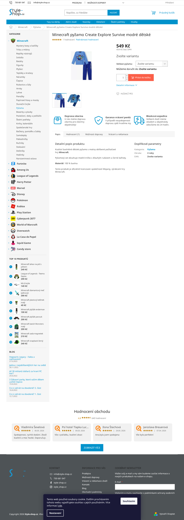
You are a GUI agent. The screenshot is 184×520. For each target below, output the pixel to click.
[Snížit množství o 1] (126, 79)
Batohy (19, 61)
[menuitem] (53, 22)
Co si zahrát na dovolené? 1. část (25, 394)
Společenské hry (24, 127)
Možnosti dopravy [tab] (94, 134)
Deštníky (20, 150)
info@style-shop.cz (63, 474)
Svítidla (19, 57)
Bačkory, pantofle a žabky (28, 131)
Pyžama (20, 108)
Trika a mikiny (23, 49)
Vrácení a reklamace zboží (94, 480)
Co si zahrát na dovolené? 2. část (25, 388)
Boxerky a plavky (24, 112)
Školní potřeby (23, 119)
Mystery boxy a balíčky (27, 45)
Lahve (19, 92)
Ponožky (20, 96)
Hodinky (20, 154)
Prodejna (77, 2)
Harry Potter (24, 182)
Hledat (113, 12)
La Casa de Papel (26, 236)
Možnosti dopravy (96, 2)
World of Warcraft (27, 224)
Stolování (20, 147)
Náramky (20, 77)
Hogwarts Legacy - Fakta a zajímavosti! (22, 358)
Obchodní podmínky (92, 492)
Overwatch (23, 230)
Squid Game (24, 243)
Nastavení (55, 513)
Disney (21, 194)
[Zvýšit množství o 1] (126, 76)
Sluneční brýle (23, 104)
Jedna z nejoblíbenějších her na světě (27, 365)
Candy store (24, 249)
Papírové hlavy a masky (27, 100)
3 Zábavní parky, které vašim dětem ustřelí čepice (26, 380)
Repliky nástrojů (24, 53)
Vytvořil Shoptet (167, 513)
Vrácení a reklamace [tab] (118, 134)
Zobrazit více (92, 447)
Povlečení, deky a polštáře (28, 115)
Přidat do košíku (143, 77)
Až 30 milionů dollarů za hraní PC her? (25, 372)
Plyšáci (19, 69)
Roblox (21, 206)
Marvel (21, 188)
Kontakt (85, 484)
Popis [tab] (57, 134)
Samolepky (21, 135)
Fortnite (21, 163)
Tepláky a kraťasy (24, 73)
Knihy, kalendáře (24, 123)
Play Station (24, 212)
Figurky (19, 65)
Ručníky (20, 143)
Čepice (19, 80)
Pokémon (22, 200)
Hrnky (19, 88)
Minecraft (22, 40)
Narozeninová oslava (26, 158)
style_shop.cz (60, 486)
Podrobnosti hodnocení (87, 39)
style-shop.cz (60, 482)
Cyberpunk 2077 (26, 218)
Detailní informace (125, 85)
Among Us (23, 169)
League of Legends (27, 175)
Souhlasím (129, 501)
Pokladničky (22, 139)
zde (60, 505)
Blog (84, 488)
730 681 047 (59, 478)
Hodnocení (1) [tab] (73, 134)
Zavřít (132, 93)
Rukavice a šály (23, 84)
